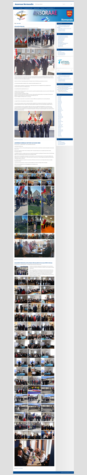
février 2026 (60, 101)
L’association (20, 8)
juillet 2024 (59, 111)
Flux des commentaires (61, 53)
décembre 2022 (60, 121)
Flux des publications (61, 52)
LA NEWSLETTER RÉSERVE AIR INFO (64, 25)
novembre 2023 (60, 117)
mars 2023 (59, 120)
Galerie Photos (60, 42)
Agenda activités (36, 8)
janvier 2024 (60, 115)
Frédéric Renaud (23, 144)
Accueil (15, 8)
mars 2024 (59, 113)
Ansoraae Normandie (24, 4)
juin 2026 (59, 97)
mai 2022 (59, 122)
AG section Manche (19, 26)
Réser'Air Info (60, 46)
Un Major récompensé (61, 29)
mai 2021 (59, 128)
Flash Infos (43, 8)
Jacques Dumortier (23, 264)
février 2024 (60, 114)
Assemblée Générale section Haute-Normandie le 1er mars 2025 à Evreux (33, 263)
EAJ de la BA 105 (60, 40)
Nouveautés (60, 45)
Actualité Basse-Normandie (31, 144)
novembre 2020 (60, 130)
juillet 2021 (59, 127)
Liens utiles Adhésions (50, 8)
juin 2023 (59, 119)
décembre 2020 (60, 129)
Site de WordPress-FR (61, 54)
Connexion (59, 51)
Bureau (65, 90)
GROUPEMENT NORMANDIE (62, 43)
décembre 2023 (60, 116)
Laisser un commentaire (19, 139)
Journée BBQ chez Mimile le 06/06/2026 (64, 28)
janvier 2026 (60, 102)
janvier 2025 (60, 109)
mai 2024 (59, 112)
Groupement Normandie (28, 8)
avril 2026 (59, 99)
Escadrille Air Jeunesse (61, 30)
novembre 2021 (60, 124)
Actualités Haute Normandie (32, 264)
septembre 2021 (60, 126)
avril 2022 (59, 123)
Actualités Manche (30, 27)
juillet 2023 (59, 118)
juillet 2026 (59, 96)
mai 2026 (59, 98)
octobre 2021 (60, 125)
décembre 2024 (60, 110)
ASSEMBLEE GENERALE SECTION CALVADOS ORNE (27, 143)
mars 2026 (59, 100)
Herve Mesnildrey (23, 27)
